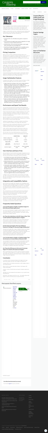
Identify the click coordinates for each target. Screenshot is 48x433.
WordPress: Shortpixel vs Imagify (15, 18)
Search (43, 2)
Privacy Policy (31, 399)
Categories (17, 8)
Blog (30, 8)
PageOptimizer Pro (31, 4)
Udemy (41, 4)
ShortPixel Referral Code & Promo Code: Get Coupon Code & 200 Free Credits (15, 292)
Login (45, 11)
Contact (30, 395)
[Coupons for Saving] (9, 3)
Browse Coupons (5, 8)
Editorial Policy (31, 409)
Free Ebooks (35, 8)
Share (13, 279)
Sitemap (30, 397)
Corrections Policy (31, 416)
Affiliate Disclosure (30, 402)
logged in (10, 383)
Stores (11, 8)
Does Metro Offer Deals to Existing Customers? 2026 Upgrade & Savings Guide (9, 398)
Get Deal (23, 18)
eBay (35, 4)
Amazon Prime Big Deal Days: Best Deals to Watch (9, 407)
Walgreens (38, 4)
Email (29, 279)
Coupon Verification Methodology (31, 412)
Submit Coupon (24, 8)
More (15, 307)
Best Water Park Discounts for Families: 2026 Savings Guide (9, 401)
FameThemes (24, 425)
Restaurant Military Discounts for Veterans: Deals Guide (9, 410)
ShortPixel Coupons (6, 375)
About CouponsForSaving (31, 406)
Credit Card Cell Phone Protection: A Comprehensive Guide (8, 404)
